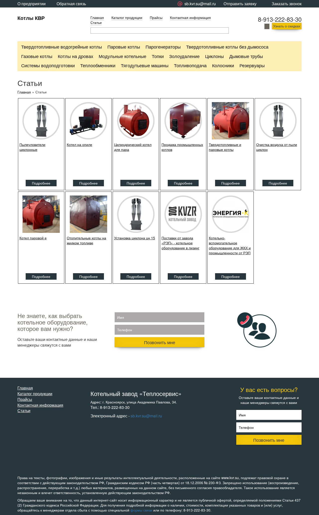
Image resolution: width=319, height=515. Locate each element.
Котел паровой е (33, 237)
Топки (158, 56)
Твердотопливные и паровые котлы (225, 147)
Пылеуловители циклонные (32, 147)
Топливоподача (190, 65)
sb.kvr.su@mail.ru (146, 416)
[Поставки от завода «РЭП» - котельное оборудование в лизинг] (183, 214)
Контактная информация (190, 17)
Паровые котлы (123, 46)
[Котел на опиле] (88, 120)
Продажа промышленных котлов (182, 147)
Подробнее (41, 183)
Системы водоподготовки (48, 65)
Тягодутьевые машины (144, 65)
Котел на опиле (79, 144)
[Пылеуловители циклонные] (41, 120)
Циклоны (214, 56)
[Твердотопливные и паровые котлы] (230, 120)
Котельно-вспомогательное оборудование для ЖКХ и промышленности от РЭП (230, 245)
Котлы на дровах (75, 56)
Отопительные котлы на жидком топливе (86, 240)
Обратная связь (71, 3)
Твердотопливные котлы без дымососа (227, 46)
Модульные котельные (122, 56)
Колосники (223, 65)
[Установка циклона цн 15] (136, 214)
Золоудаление (184, 56)
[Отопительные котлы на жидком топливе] (88, 214)
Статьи (96, 22)
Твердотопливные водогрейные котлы (61, 46)
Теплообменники (97, 65)
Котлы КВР (31, 17)
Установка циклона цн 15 (134, 237)
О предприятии (31, 3)
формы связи (141, 510)
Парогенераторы (163, 46)
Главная (97, 17)
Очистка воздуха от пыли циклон (276, 147)
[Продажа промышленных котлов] (183, 120)
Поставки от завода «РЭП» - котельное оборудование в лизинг (180, 242)
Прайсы (156, 17)
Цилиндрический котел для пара (133, 147)
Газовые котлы (36, 56)
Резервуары (252, 65)
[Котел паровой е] (41, 214)
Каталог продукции (126, 17)
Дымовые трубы (246, 56)
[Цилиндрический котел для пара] (136, 120)
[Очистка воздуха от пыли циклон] (278, 120)
